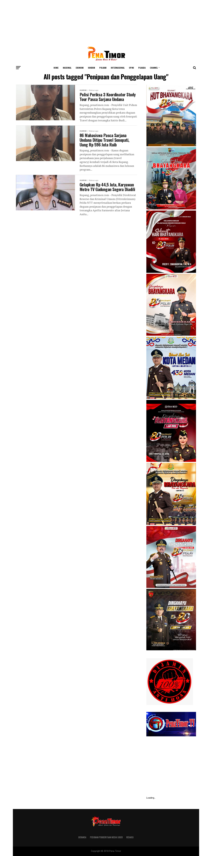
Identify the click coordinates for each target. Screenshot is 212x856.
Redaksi (130, 837)
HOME (56, 67)
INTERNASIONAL (118, 67)
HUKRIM (91, 67)
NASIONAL (67, 67)
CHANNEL (154, 67)
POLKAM (102, 67)
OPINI (131, 67)
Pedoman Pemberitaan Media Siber (106, 837)
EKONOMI (80, 67)
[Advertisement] (106, 22)
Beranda (82, 837)
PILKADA (142, 67)
